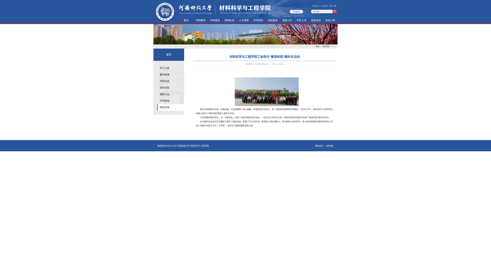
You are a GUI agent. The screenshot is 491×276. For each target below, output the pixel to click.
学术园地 (164, 101)
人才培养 (244, 20)
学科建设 (215, 20)
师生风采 (325, 46)
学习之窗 (164, 68)
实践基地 (272, 20)
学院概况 (200, 20)
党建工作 (287, 20)
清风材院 (164, 88)
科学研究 (258, 20)
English (296, 11)
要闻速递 (164, 74)
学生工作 (301, 20)
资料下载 (332, 6)
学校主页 (315, 6)
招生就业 (316, 20)
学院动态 (164, 81)
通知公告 (164, 94)
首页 (186, 20)
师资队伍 (229, 20)
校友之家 (330, 20)
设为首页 (324, 6)
